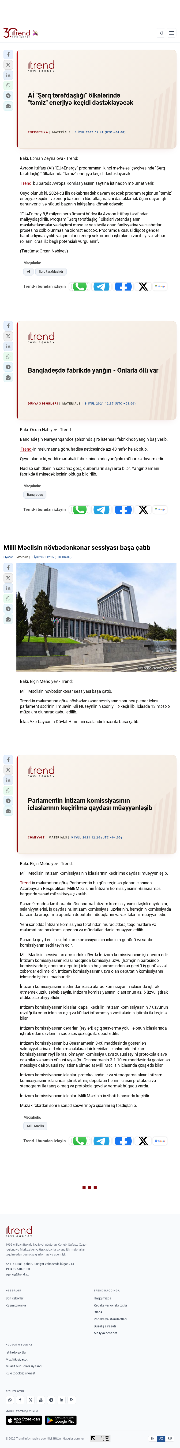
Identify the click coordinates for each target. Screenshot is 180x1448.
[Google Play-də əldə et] (61, 1420)
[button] (8, 54)
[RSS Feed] (72, 1400)
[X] (30, 1400)
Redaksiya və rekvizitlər (110, 1305)
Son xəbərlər (14, 1298)
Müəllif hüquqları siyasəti (23, 1366)
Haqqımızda (102, 1298)
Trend (26, 183)
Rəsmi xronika (16, 1305)
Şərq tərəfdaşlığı (51, 271)
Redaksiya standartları (110, 1319)
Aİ (28, 271)
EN (152, 1438)
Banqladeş (35, 494)
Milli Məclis (35, 1126)
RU (170, 1438)
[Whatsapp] (10, 1400)
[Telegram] (51, 1400)
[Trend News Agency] (19, 1231)
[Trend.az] (21, 33)
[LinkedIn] (61, 1400)
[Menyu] (171, 33)
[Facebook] (20, 1400)
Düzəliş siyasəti (105, 1326)
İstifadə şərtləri (16, 1352)
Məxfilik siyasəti (17, 1359)
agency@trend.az (17, 1274)
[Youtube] (41, 1400)
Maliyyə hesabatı (106, 1333)
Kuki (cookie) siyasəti (21, 1373)
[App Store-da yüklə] (24, 1420)
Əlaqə (98, 1312)
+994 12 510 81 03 (18, 1269)
